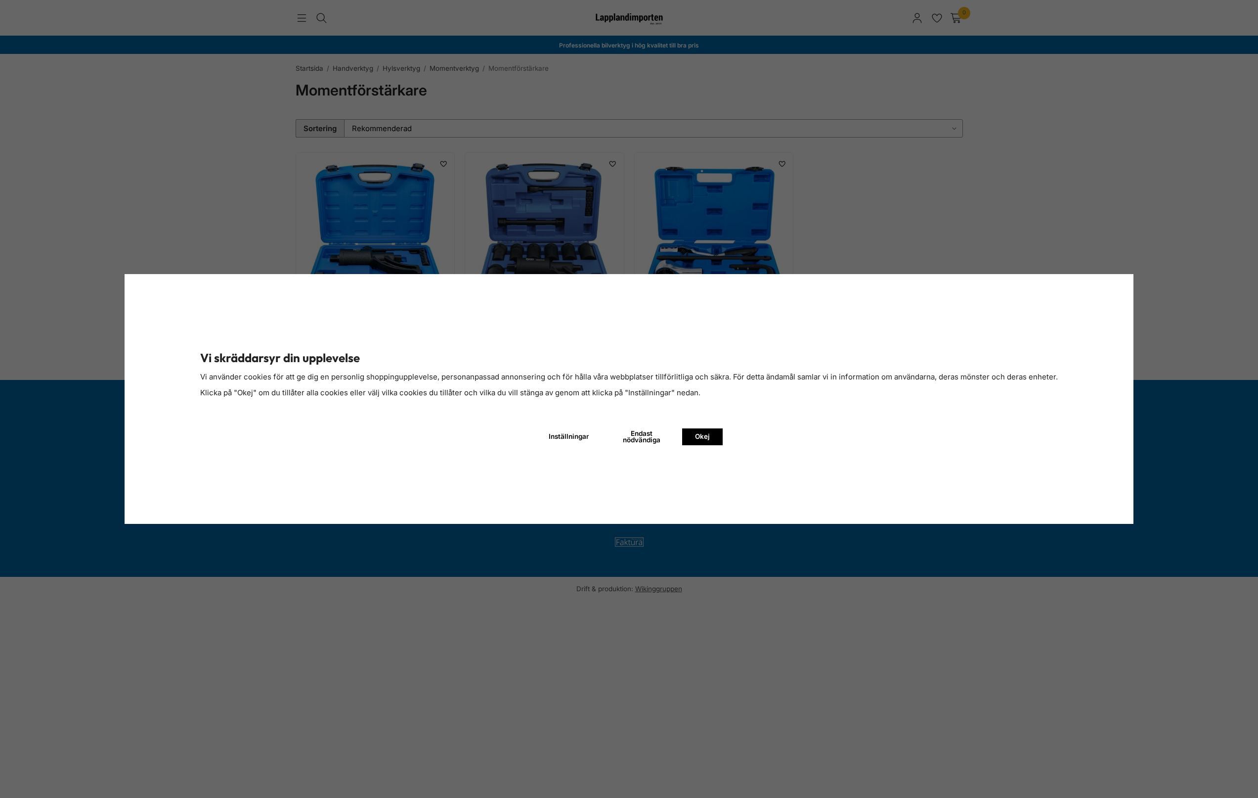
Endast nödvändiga (641, 436)
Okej (702, 436)
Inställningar (569, 436)
